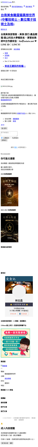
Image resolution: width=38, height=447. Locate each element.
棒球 (14, 121)
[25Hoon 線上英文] (15, 357)
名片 (6, 58)
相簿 (6, 53)
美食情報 (17, 49)
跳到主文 (4, 29)
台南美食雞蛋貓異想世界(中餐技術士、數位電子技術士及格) (18, 19)
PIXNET (9, 418)
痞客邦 (19, 113)
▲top (2, 124)
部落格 (7, 55)
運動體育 (16, 119)
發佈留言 (4, 140)
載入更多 (4, 128)
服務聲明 (21, 420)
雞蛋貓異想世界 (6, 100)
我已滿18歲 (5, 443)
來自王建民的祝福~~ (15, 66)
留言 (23, 113)
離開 (11, 443)
